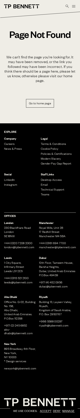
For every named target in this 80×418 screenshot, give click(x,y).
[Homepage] (21, 6)
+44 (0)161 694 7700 (52, 243)
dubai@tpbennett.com (53, 286)
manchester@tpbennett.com (57, 247)
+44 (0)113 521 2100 (16, 278)
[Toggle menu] (73, 6)
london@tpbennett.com (19, 247)
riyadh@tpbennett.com (53, 325)
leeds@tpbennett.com (18, 282)
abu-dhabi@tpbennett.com (18, 331)
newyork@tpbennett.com (20, 368)
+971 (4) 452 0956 (50, 282)
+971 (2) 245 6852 (15, 325)
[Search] (67, 6)
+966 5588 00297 (51, 321)
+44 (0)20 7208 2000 (18, 243)
